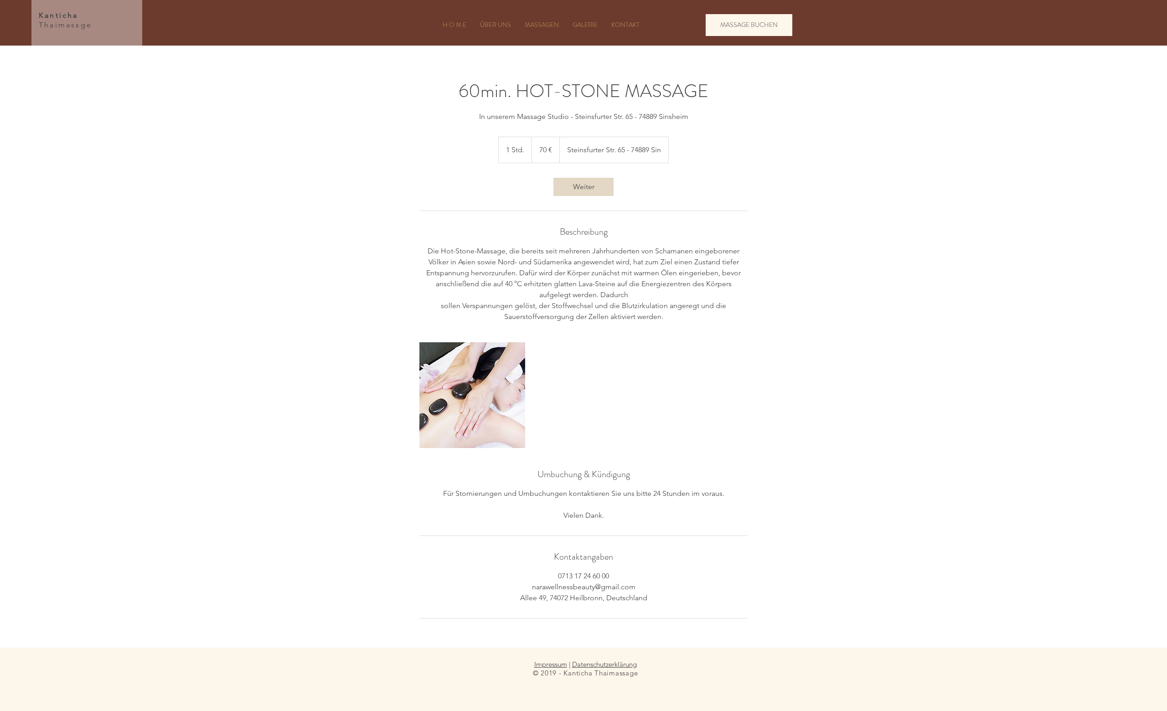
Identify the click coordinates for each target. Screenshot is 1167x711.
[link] (583, 187)
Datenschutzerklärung (604, 664)
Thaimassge (65, 20)
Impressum (550, 664)
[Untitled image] (472, 395)
